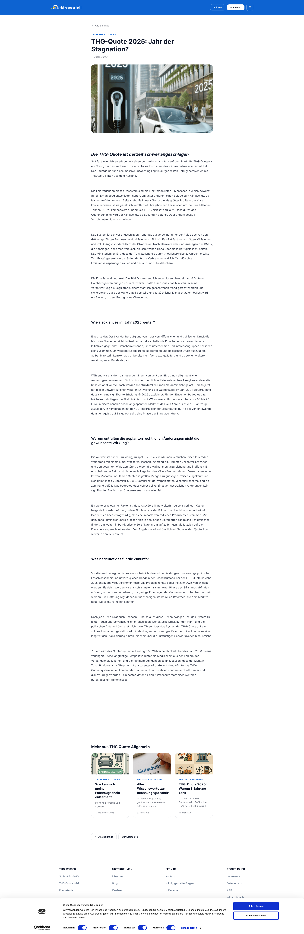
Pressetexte (66, 890)
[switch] (113, 927)
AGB (229, 890)
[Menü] (249, 7)
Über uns (117, 876)
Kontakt (170, 876)
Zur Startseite (130, 836)
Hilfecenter (172, 890)
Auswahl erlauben (256, 915)
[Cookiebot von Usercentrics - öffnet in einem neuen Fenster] (42, 927)
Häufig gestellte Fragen (180, 883)
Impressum (233, 876)
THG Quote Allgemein (103, 34)
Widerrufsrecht (236, 897)
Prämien (217, 7)
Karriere (117, 890)
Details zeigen (189, 927)
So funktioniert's (69, 876)
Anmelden (235, 7)
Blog (115, 883)
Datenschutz (234, 883)
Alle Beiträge (102, 25)
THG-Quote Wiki (69, 883)
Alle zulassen (256, 906)
